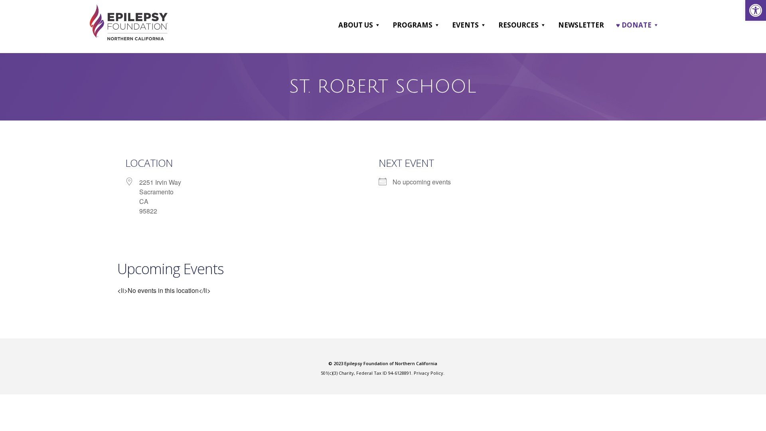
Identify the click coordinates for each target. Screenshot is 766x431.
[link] (755, 10)
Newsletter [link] (581, 25)
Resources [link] (518, 25)
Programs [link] (412, 25)
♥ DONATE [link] (633, 25)
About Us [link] (355, 25)
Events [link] (465, 25)
